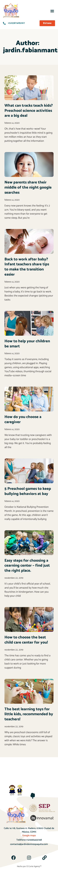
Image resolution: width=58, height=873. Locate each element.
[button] (52, 11)
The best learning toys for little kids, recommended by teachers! (28, 714)
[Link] (44, 858)
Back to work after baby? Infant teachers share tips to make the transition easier (26, 267)
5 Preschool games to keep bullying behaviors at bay (27, 491)
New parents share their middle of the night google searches (28, 187)
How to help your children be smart (27, 344)
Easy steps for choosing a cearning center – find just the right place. (27, 565)
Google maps (29, 835)
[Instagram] (29, 858)
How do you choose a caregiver (22, 419)
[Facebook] (14, 858)
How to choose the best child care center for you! (26, 640)
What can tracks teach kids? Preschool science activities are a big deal (28, 110)
